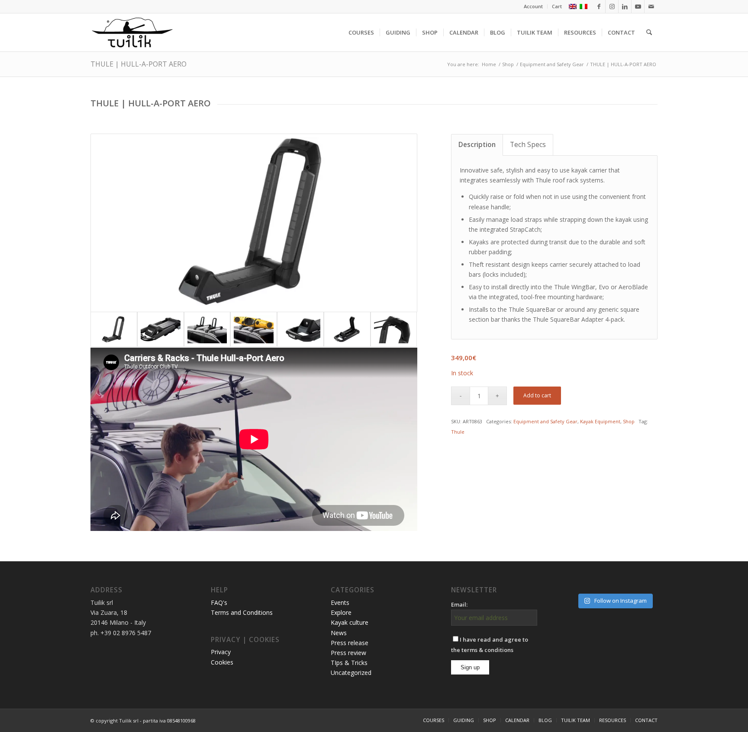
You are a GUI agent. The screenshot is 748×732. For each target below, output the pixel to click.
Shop (629, 421)
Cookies (222, 662)
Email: (459, 604)
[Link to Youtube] (638, 6)
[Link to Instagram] (612, 6)
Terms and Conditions (242, 612)
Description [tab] (477, 144)
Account (533, 6)
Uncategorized (351, 672)
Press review (348, 653)
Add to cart (537, 395)
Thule (457, 431)
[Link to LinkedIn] (625, 6)
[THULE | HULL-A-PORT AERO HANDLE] (300, 329)
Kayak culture (349, 622)
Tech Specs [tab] (528, 144)
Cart (557, 6)
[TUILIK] (132, 32)
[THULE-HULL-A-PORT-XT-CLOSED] (160, 329)
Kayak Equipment (600, 421)
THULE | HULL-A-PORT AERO (138, 64)
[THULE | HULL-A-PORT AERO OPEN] (253, 223)
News (339, 633)
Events (340, 602)
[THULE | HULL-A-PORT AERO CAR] (207, 329)
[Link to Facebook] (599, 6)
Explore (341, 612)
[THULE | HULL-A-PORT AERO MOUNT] (347, 329)
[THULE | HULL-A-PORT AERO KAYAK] (253, 329)
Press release (349, 643)
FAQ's (219, 602)
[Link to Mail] (651, 6)
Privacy (221, 652)
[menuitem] (533, 6)
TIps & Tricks (349, 662)
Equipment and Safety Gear (545, 421)
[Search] (649, 32)
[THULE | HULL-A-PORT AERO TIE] (394, 329)
